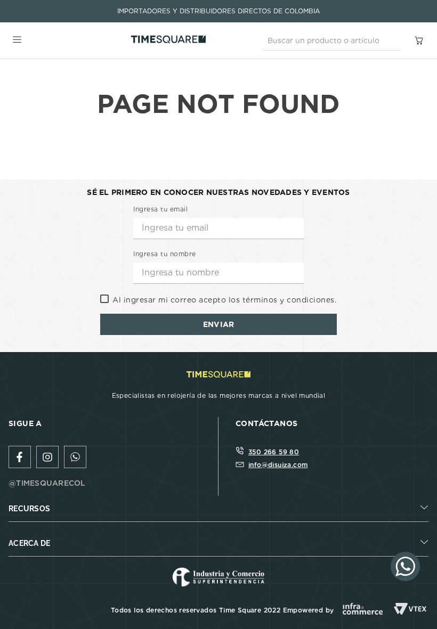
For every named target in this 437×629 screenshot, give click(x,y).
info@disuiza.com (277, 465)
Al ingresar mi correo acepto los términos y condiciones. (224, 300)
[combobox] (331, 40)
